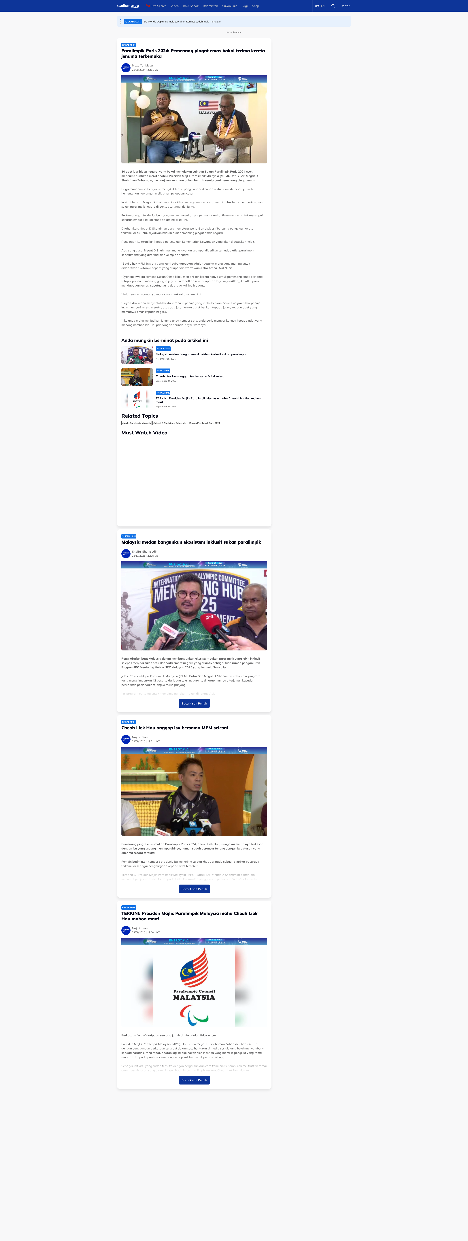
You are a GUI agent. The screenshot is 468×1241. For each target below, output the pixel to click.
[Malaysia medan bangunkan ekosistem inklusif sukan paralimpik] (137, 355)
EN (322, 5)
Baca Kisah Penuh (194, 703)
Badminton (210, 6)
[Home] (128, 6)
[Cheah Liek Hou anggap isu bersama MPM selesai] (137, 377)
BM (317, 5)
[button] (120, 19)
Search (333, 6)
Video (175, 6)
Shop (255, 6)
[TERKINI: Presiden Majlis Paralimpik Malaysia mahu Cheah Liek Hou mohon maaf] (137, 399)
